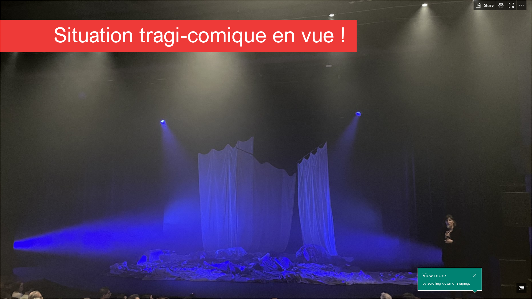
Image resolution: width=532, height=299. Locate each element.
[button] (485, 5)
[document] (266, 149)
